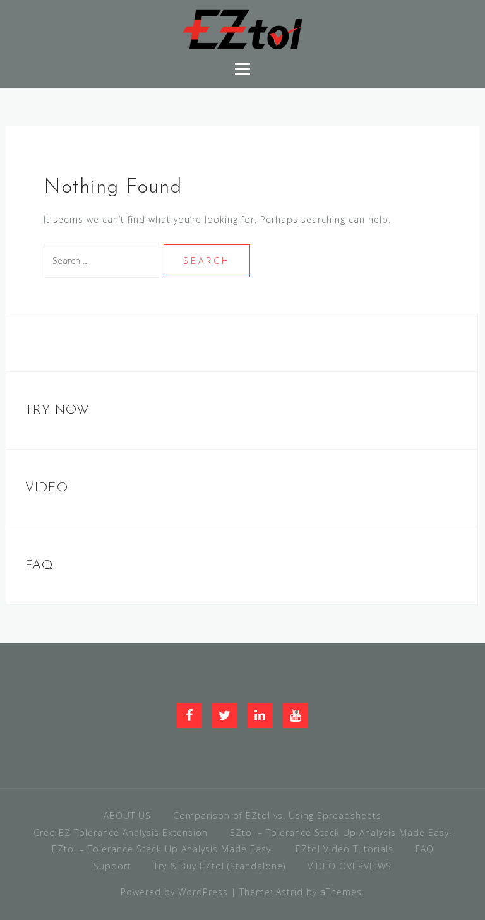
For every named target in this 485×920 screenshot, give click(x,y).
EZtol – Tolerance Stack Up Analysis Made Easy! (341, 833)
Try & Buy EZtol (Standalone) (219, 866)
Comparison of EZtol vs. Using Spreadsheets (277, 815)
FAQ (425, 849)
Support (112, 866)
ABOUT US (127, 815)
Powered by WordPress (174, 892)
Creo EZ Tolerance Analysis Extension (120, 833)
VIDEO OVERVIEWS (350, 866)
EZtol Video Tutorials (344, 849)
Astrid (289, 892)
